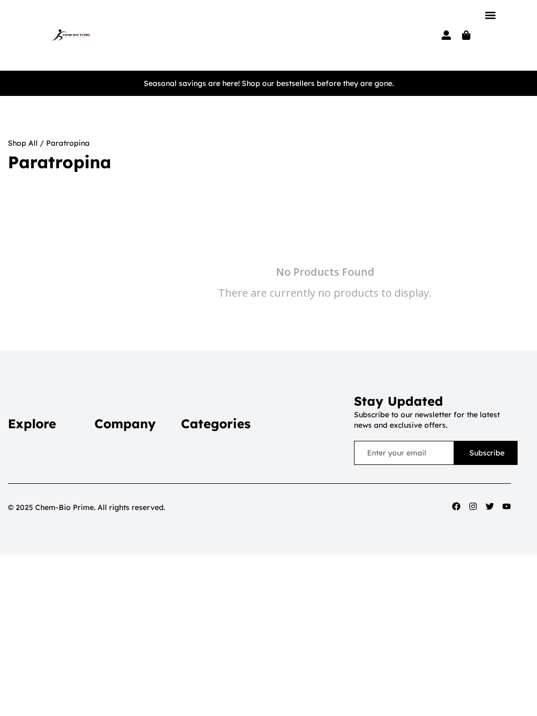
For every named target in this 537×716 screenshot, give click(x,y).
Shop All (23, 143)
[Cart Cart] (466, 35)
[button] (490, 15)
